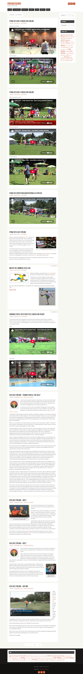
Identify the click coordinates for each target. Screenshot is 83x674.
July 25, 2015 (17, 23)
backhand (72, 37)
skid (69, 55)
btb (71, 38)
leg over (66, 49)
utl (61, 60)
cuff (73, 43)
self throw (17, 660)
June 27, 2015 (17, 94)
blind (69, 38)
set (67, 55)
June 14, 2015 (17, 234)
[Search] (72, 15)
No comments (54, 265)
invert (71, 47)
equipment (68, 45)
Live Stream (23, 23)
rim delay (70, 658)
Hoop (69, 47)
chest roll (69, 656)
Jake (12, 23)
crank (71, 43)
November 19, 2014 (18, 502)
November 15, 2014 (18, 588)
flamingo (64, 47)
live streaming (51, 273)
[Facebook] (74, 4)
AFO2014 (25, 397)
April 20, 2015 (17, 316)
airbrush (67, 37)
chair (70, 42)
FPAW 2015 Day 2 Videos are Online (21, 92)
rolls (70, 53)
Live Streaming (54, 597)
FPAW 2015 (25, 237)
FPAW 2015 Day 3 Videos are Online (21, 21)
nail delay (57, 657)
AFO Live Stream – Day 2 (17, 543)
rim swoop (67, 53)
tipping (70, 57)
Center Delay (65, 42)
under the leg (69, 59)
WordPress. (46, 669)
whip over (64, 60)
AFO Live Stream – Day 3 (17, 500)
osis (66, 51)
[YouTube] (69, 4)
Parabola (41, 669)
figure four (33, 658)
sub (30, 322)
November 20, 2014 (18, 397)
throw (66, 57)
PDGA (25, 623)
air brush (22, 656)
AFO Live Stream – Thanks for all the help (24, 395)
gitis (52, 320)
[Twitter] (71, 4)
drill (66, 45)
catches (67, 40)
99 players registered (46, 253)
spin (71, 55)
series (65, 55)
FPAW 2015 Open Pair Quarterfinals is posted (25, 193)
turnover (63, 59)
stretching (62, 57)
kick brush (63, 49)
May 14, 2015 (17, 270)
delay (63, 45)
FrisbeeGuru (14, 4)
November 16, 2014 (18, 545)
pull (68, 51)
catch (63, 40)
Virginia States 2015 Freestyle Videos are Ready (26, 314)
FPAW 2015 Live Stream (17, 232)
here (33, 243)
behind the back (64, 38)
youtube (30, 532)
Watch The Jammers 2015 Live (20, 268)
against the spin (66, 35)
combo (63, 43)
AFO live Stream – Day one (18, 586)
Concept (67, 43)
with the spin (69, 60)
